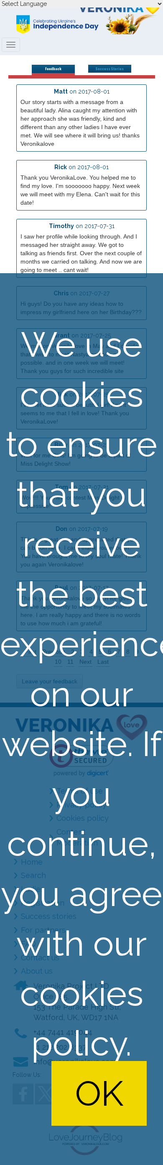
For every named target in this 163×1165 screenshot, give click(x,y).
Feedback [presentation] (53, 68)
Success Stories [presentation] (110, 68)
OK (99, 1093)
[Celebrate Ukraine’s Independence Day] (81, 24)
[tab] (53, 70)
